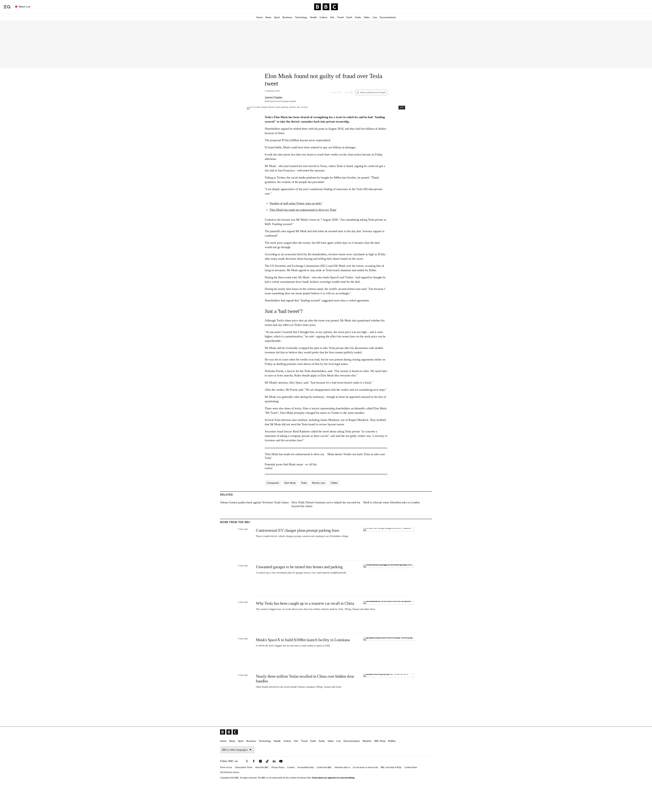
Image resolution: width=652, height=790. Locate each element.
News (268, 17)
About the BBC (262, 767)
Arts (332, 17)
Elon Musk (290, 482)
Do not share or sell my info (365, 767)
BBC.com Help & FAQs (391, 767)
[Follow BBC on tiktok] (267, 761)
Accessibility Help (305, 767)
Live (375, 17)
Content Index (410, 767)
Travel (340, 17)
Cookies (291, 767)
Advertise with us (342, 767)
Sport (277, 17)
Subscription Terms (243, 767)
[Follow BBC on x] (247, 761)
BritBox (392, 741)
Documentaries (388, 17)
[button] (7, 6)
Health (313, 17)
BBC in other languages (235, 749)
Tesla (304, 482)
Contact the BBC (324, 767)
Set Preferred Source (229, 772)
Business (287, 17)
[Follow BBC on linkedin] (274, 761)
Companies (273, 482)
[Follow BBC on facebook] (254, 761)
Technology (301, 17)
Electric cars (318, 482)
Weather (367, 741)
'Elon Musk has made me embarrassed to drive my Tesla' (302, 209)
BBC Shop (379, 741)
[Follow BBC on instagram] (260, 761)
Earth (349, 17)
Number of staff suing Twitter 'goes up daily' (295, 203)
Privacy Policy (277, 767)
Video (367, 17)
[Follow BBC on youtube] (281, 761)
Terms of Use (226, 767)
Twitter (334, 482)
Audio (358, 17)
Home (259, 17)
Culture (323, 17)
